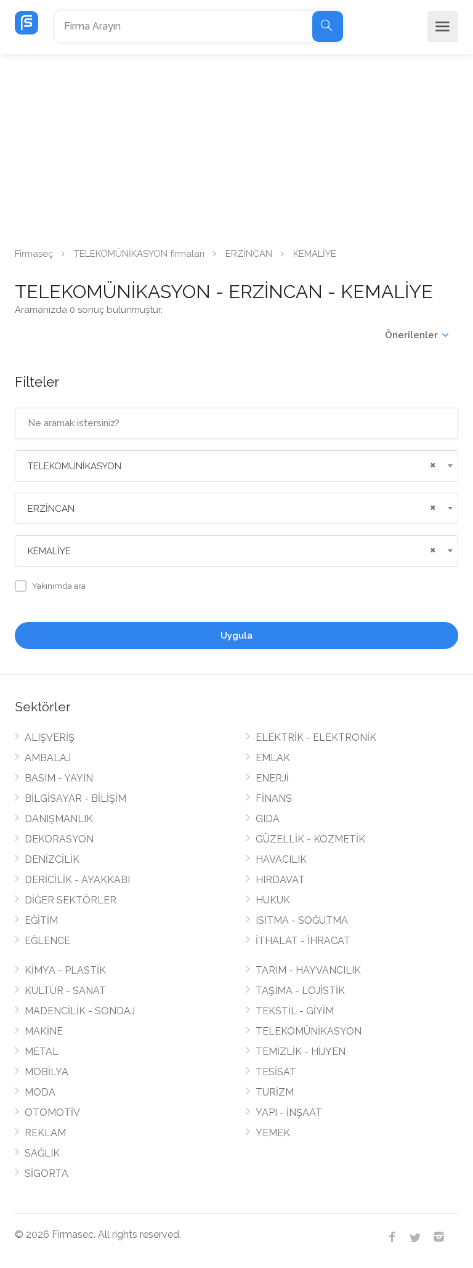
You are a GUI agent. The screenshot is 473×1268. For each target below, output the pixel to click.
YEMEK (273, 1133)
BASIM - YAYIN (59, 778)
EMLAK (273, 758)
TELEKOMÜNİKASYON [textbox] (74, 466)
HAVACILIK (281, 859)
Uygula (236, 635)
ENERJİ (272, 778)
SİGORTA (46, 1173)
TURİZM (275, 1092)
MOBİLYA (46, 1072)
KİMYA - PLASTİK (65, 970)
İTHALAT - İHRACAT (303, 941)
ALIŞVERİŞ (50, 737)
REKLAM (45, 1133)
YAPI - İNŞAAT (289, 1112)
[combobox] (236, 466)
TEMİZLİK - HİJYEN (301, 1051)
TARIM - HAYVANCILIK (308, 970)
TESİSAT (276, 1072)
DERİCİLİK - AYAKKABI (77, 880)
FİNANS (274, 798)
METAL (42, 1051)
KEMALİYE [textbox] (49, 551)
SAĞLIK (42, 1153)
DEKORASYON (59, 839)
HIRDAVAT (280, 880)
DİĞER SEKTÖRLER (70, 900)
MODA (40, 1092)
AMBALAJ (48, 758)
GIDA (268, 819)
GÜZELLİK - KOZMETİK (310, 839)
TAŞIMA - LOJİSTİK (300, 990)
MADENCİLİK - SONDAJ (80, 1011)
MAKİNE (44, 1031)
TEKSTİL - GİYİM (295, 1011)
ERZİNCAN (248, 253)
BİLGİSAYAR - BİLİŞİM (75, 798)
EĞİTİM (41, 920)
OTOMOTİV (52, 1112)
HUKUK (273, 900)
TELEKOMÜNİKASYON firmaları (139, 253)
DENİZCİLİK (52, 859)
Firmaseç (34, 253)
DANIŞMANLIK (59, 819)
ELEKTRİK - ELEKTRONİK (316, 737)
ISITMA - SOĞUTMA (302, 920)
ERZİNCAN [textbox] (51, 508)
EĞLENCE (47, 941)
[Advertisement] (236, 146)
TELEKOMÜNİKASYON (309, 1031)
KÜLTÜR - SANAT (65, 990)
